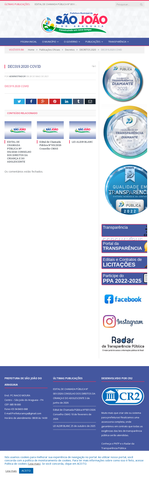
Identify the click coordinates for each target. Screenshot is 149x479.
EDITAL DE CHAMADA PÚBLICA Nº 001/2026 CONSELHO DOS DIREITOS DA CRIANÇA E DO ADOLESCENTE (19, 151)
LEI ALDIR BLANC (82, 141)
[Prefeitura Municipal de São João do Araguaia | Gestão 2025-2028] (74, 22)
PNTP (117, 443)
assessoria (107, 421)
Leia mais (34, 463)
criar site (123, 412)
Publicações (92, 41)
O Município (49, 41)
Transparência (117, 41)
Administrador (17, 76)
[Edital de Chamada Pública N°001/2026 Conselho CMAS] (50, 130)
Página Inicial (29, 41)
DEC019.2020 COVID (17, 86)
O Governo (71, 41)
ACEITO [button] (26, 470)
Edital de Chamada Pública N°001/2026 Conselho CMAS (56, 4)
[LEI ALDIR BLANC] (82, 130)
